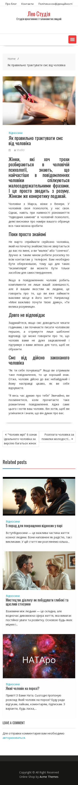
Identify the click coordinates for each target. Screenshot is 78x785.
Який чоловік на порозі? (22, 688)
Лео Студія (38, 14)
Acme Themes (49, 777)
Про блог (11, 4)
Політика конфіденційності (55, 4)
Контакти (27, 4)
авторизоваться (14, 738)
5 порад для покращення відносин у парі (34, 525)
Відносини (15, 133)
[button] (72, 39)
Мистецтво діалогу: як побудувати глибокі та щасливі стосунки (37, 601)
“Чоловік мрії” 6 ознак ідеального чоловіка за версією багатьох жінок (20, 439)
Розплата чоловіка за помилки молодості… (58, 437)
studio (21, 150)
